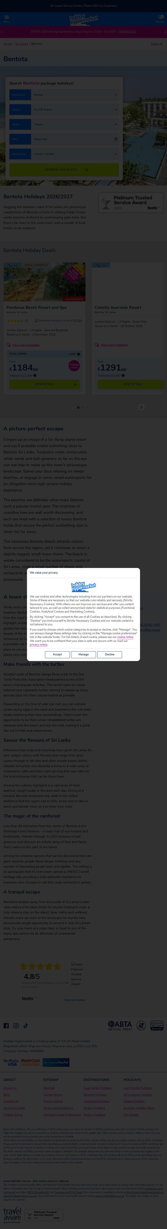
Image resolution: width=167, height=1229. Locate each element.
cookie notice (125, 637)
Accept (57, 654)
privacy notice (38, 645)
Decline (109, 654)
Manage (83, 654)
